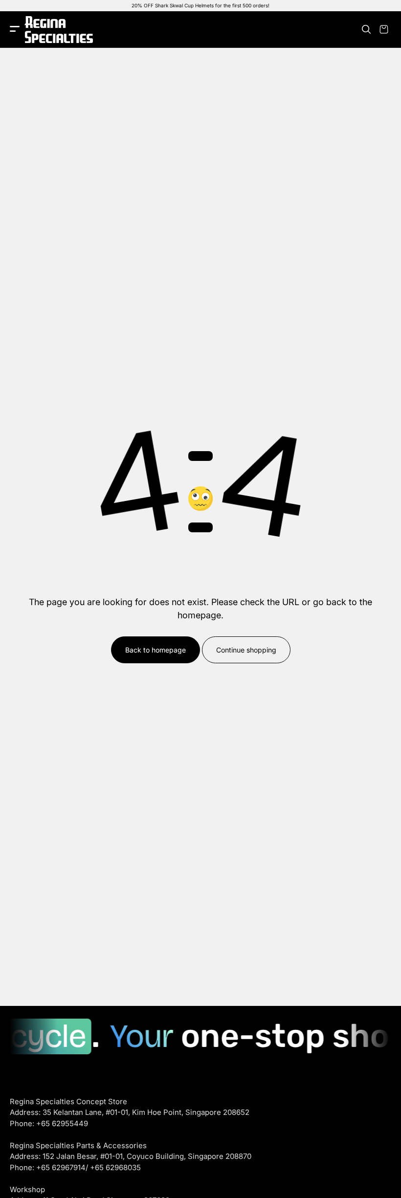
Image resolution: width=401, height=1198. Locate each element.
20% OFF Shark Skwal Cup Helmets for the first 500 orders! (200, 5)
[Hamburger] (15, 29)
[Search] (366, 29)
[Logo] (58, 29)
